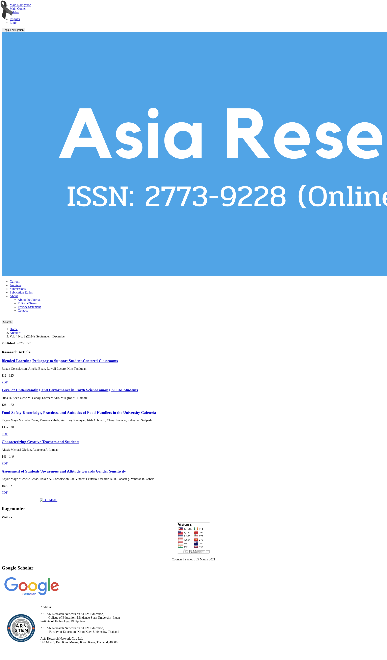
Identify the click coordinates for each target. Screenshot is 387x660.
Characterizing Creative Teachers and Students (40, 442)
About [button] (14, 296)
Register (15, 19)
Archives (15, 285)
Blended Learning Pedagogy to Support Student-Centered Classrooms (60, 361)
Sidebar (14, 12)
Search (7, 322)
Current (14, 281)
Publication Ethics (21, 292)
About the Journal (29, 299)
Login (13, 22)
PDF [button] (5, 382)
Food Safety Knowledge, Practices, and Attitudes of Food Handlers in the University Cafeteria (79, 412)
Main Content (18, 8)
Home (14, 329)
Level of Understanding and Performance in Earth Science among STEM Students (70, 390)
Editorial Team (27, 303)
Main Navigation (20, 5)
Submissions (18, 288)
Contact (23, 310)
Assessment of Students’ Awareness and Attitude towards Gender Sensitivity (64, 471)
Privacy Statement (29, 307)
